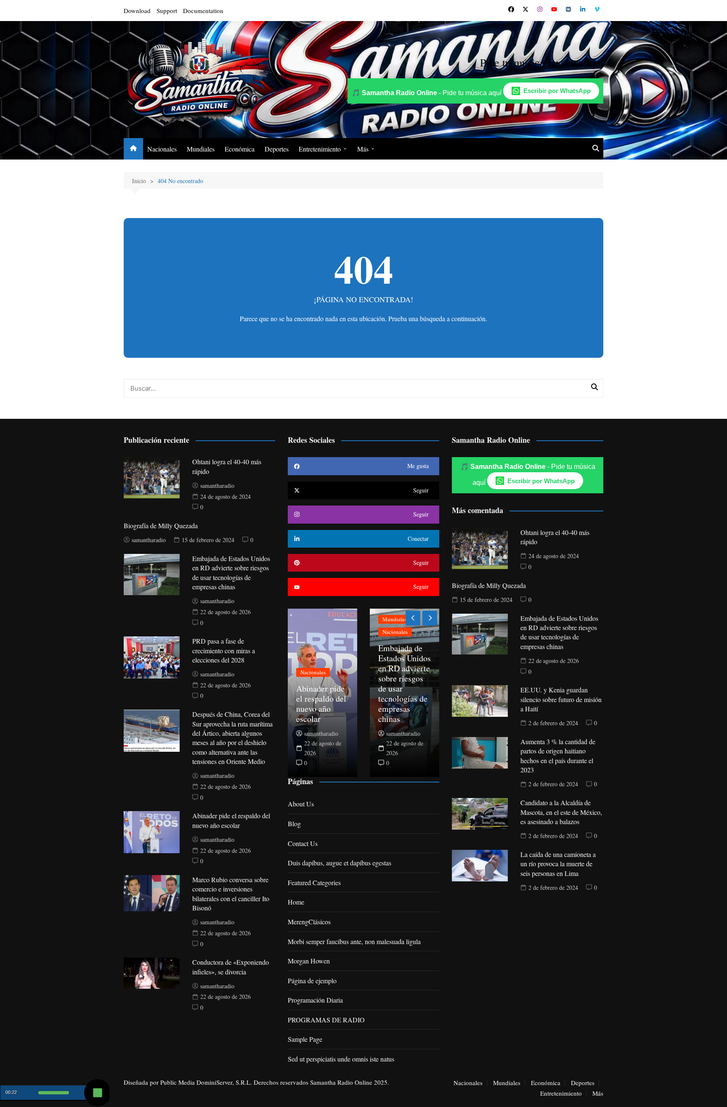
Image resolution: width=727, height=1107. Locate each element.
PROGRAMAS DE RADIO (326, 1019)
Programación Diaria (315, 999)
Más (363, 148)
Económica (240, 148)
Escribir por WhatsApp (557, 90)
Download (137, 10)
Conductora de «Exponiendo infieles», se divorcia (230, 967)
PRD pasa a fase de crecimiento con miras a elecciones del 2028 (223, 650)
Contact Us (303, 843)
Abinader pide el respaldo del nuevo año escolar (231, 820)
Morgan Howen (309, 960)
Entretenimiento (320, 148)
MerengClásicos (309, 921)
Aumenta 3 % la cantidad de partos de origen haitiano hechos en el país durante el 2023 (557, 755)
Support (167, 10)
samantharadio (217, 486)
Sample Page (305, 1039)
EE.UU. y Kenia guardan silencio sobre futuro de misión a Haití (561, 699)
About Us (301, 803)
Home (296, 901)
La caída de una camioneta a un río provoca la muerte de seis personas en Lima (558, 864)
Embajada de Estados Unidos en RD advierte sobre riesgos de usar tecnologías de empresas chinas (231, 572)
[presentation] (413, 618)
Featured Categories (314, 882)
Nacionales (162, 148)
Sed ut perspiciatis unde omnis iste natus (341, 1058)
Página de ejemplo (312, 980)
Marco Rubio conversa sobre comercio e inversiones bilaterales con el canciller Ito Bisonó (230, 893)
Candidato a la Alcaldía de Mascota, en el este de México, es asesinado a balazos (561, 812)
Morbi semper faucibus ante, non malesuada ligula (354, 941)
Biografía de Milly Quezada (161, 525)
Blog (294, 823)
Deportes (277, 148)
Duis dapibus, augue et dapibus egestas (339, 862)
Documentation (203, 10)
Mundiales (201, 148)
